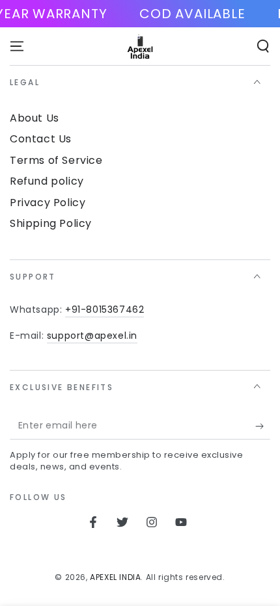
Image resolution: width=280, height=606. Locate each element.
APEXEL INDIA (115, 577)
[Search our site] (263, 46)
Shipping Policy (51, 223)
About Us (34, 118)
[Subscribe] (262, 426)
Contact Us (41, 138)
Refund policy (47, 181)
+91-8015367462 (104, 309)
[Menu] (17, 46)
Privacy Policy (47, 202)
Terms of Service (56, 160)
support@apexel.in (92, 335)
